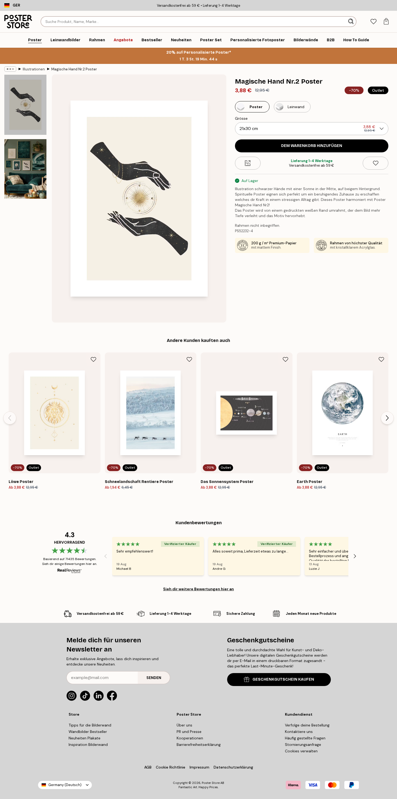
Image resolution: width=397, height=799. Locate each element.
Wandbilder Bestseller (88, 731)
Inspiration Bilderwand (88, 744)
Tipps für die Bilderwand (90, 725)
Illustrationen (34, 69)
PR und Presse (189, 731)
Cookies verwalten (301, 751)
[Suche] (351, 21)
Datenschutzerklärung (233, 767)
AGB (148, 767)
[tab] (373, 21)
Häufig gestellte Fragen (305, 738)
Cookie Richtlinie (170, 767)
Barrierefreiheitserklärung (199, 744)
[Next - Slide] (387, 417)
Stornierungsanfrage (303, 744)
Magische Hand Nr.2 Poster (74, 69)
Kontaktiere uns (299, 731)
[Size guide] (248, 163)
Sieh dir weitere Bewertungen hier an (198, 589)
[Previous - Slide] (9, 417)
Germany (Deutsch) (65, 785)
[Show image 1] (25, 105)
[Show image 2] (25, 169)
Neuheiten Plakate (84, 738)
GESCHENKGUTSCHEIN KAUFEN (283, 679)
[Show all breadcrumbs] (10, 69)
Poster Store (211, 783)
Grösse (241, 118)
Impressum (199, 767)
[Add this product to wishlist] (375, 163)
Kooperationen (190, 738)
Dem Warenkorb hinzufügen (311, 145)
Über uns (184, 725)
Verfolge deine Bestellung (307, 725)
